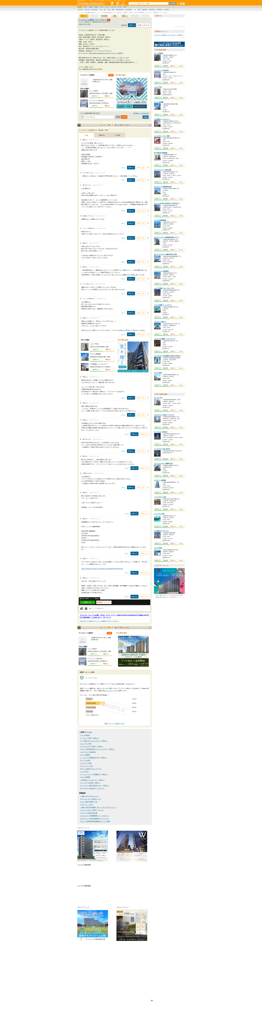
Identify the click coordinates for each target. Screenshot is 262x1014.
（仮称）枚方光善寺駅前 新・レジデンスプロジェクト (98, 807)
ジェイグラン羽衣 (159, 514)
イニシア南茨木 (85, 735)
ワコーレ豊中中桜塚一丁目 (88, 802)
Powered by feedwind (179, 26)
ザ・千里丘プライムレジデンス (90, 741)
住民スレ (96, 738)
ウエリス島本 (158, 373)
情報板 (90, 7)
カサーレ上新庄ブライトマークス (91, 769)
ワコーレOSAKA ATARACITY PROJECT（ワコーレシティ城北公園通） (175, 203)
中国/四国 (159, 9)
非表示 (123, 167)
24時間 (124, 117)
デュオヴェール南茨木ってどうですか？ (93, 20)
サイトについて (123, 3)
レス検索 (117, 135)
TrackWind (182, 37)
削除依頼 (124, 25)
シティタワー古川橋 (86, 783)
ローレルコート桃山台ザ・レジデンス (92, 788)
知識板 (96, 7)
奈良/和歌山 (152, 9)
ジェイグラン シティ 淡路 (161, 136)
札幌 (113, 9)
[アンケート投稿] (86, 608)
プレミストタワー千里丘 (88, 746)
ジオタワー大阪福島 (160, 480)
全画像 (81, 24)
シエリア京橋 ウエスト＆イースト (164, 288)
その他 (101, 7)
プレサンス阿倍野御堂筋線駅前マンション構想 (95, 821)
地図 (114, 16)
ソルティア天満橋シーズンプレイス (164, 339)
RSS (89, 24)
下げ (90, 608)
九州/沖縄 (166, 9)
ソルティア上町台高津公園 (88, 813)
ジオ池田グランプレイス (161, 531)
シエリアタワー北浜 (160, 497)
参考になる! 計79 (143, 25)
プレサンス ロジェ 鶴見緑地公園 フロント (166, 237)
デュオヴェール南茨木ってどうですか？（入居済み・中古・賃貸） (172, 35)
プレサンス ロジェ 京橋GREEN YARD (165, 254)
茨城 (109, 9)
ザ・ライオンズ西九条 (160, 432)
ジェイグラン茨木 (85, 743)
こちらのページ (111, 690)
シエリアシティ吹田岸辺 (88, 752)
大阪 (135, 9)
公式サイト (95, 96)
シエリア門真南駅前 (160, 220)
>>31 (83, 302)
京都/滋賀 (144, 9)
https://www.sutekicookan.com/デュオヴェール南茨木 (106, 53)
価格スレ (125, 16)
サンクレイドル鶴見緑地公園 (162, 187)
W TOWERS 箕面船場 (160, 153)
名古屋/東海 (128, 9)
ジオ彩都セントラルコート (88, 780)
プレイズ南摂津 (85, 755)
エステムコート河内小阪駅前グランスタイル (94, 818)
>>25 (83, 188)
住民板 (85, 7)
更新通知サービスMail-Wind (141, 113)
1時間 (118, 117)
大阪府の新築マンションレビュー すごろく (169, 44)
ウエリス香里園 (85, 777)
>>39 (83, 476)
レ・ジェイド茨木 (85, 738)
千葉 (100, 9)
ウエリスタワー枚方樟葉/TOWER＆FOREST (167, 356)
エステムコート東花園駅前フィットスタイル (94, 816)
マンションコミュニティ (91, 3)
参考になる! (141, 167)
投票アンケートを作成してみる (114, 723)
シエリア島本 (158, 548)
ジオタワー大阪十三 (160, 322)
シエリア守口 (84, 771)
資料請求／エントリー (104, 602)
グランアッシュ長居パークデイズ (164, 415)
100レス (122, 125)
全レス (127, 125)
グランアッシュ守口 (86, 766)
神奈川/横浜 (94, 9)
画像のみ (102, 135)
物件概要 (104, 16)
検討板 (80, 7)
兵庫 (139, 9)
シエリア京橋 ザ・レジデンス (163, 305)
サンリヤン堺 (158, 398)
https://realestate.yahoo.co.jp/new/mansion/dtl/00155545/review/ (102, 568)
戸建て (125, 7)
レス (86, 135)
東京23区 (80, 9)
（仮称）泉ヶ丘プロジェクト (89, 796)
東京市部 (87, 9)
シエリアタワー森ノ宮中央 (162, 449)
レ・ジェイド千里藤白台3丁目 (89, 757)
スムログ (107, 7)
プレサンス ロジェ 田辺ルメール (90, 799)
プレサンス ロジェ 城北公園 (162, 170)
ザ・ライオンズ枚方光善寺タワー (91, 785)
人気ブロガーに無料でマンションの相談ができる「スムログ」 (100, 621)
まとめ (119, 7)
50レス (117, 125)
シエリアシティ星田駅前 (161, 271)
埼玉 (105, 9)
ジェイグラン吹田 (85, 763)
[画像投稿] (82, 608)
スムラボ (113, 7)
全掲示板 (112, 3)
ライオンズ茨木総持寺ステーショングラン (93, 749)
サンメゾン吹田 (85, 760)
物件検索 (117, 3)
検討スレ (84, 16)
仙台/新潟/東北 (120, 9)
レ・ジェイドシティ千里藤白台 (90, 774)
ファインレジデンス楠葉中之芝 (163, 463)
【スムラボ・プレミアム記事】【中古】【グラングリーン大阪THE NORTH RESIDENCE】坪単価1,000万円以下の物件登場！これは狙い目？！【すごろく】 (114, 616)
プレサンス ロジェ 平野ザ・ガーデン (92, 810)
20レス (110, 125)
